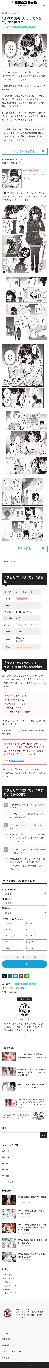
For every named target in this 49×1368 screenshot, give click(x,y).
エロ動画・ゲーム (9, 1175)
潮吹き (26, 178)
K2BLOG (9, 1289)
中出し (35, 174)
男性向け (31, 27)
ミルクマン (24, 1018)
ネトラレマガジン (12, 1285)
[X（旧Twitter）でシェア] (4, 976)
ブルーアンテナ (11, 1292)
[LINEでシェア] (26, 976)
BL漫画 (5, 1169)
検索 (4, 1128)
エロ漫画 (16, 13)
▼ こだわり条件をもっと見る (24, 957)
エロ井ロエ (33, 170)
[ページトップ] (43, 1362)
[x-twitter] (24, 1036)
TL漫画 (5, 1163)
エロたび (8, 1274)
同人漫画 (6, 1157)
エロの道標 (9, 1278)
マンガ (24, 27)
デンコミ (8, 1282)
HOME (7, 13)
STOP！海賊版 (17, 760)
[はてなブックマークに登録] (15, 976)
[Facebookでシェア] (10, 976)
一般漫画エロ (8, 1182)
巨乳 (42, 174)
